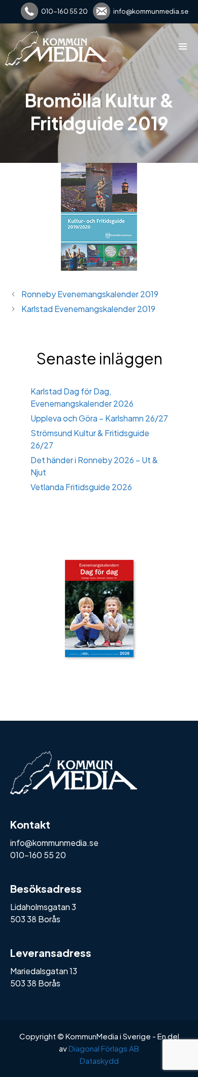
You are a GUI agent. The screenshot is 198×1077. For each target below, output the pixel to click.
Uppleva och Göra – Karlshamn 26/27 (99, 418)
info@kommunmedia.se (150, 11)
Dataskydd (99, 1060)
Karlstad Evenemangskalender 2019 (88, 308)
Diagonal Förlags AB (104, 1048)
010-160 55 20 (64, 11)
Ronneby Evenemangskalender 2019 (89, 294)
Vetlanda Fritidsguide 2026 (81, 486)
